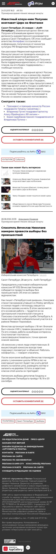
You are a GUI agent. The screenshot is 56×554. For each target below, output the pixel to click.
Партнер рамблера (24, 541)
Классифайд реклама (38, 463)
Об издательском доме (15, 439)
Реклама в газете (24, 452)
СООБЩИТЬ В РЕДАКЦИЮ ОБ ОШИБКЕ (21, 471)
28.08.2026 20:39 (8, 219)
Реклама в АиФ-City (13, 463)
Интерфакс (19, 41)
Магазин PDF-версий (13, 443)
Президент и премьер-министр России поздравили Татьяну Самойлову (27, 107)
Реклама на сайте (12, 456)
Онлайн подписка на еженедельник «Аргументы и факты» (22, 447)
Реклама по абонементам (16, 460)
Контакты (7, 452)
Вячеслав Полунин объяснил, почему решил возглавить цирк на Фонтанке (31, 189)
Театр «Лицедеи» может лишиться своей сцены (32, 196)
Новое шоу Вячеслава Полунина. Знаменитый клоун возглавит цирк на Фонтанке (31, 180)
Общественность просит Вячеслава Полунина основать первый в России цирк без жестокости (32, 205)
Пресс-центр (38, 439)
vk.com (43, 275)
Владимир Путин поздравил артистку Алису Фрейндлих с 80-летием (26, 113)
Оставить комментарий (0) (28, 140)
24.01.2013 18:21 (7, 10)
